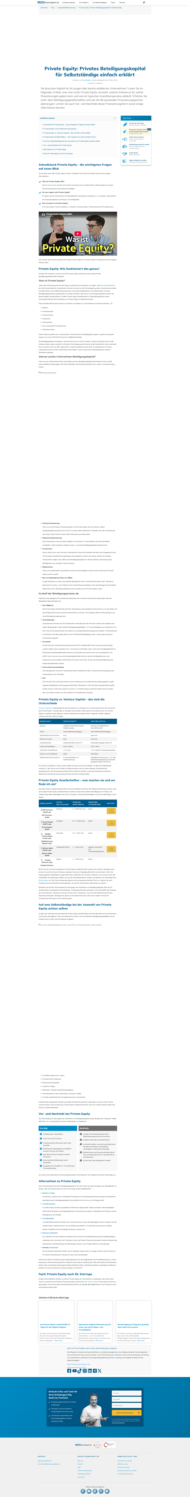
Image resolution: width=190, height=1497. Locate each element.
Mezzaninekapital (107, 285)
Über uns (80, 1461)
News (113, 2)
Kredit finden (133, 153)
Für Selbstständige (99, 2)
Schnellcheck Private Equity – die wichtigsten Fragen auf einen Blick (69, 125)
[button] (139, 1393)
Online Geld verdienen (136, 137)
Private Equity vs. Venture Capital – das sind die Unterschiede (66, 133)
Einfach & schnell (134, 155)
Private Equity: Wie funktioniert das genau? (60, 129)
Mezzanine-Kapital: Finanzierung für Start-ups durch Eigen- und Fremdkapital (95, 1322)
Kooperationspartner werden (127, 1470)
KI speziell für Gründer (135, 133)
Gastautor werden (124, 1467)
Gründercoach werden (125, 1461)
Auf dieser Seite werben (125, 1474)
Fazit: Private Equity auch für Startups (58, 153)
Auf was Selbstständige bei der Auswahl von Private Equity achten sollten (71, 141)
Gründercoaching (68, 2)
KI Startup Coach (135, 123)
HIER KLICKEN (111, 811)
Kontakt (80, 1464)
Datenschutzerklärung (118, 1422)
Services (122, 2)
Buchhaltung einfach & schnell (139, 144)
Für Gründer (83, 2)
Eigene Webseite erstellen (138, 160)
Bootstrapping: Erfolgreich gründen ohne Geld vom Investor (133, 1322)
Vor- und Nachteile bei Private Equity (57, 145)
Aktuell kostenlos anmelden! (137, 125)
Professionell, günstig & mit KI (138, 162)
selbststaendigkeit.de (44, 1461)
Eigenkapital (52, 185)
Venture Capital (92, 1282)
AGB (79, 1467)
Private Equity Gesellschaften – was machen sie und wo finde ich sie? (69, 137)
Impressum (81, 1477)
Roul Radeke (86, 80)
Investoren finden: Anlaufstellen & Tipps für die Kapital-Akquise (56, 1322)
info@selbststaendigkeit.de (51, 1464)
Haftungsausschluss (84, 1474)
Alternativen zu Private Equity (54, 149)
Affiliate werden (123, 1464)
